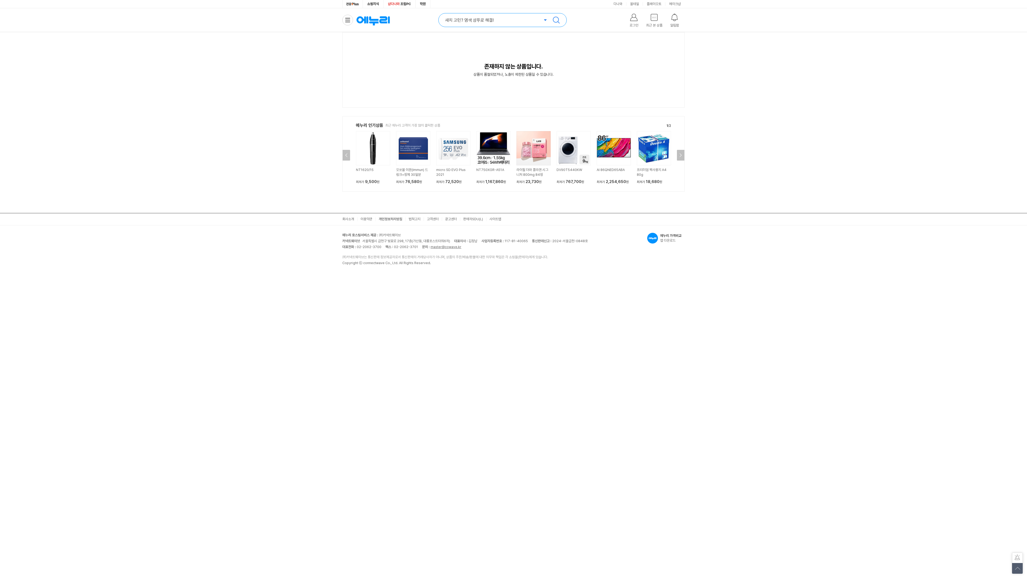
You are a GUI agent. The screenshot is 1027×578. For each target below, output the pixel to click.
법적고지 (414, 219)
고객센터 (433, 219)
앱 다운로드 (670, 238)
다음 (680, 155)
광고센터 (451, 219)
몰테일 (634, 4)
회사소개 (348, 219)
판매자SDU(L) (473, 219)
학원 (423, 4)
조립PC (399, 4)
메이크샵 (675, 4)
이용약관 (366, 219)
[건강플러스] (353, 4)
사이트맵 (495, 219)
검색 (556, 20)
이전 (346, 155)
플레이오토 (654, 4)
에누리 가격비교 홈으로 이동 (373, 20)
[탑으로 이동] (1017, 568)
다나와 (618, 4)
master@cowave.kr (446, 247)
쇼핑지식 (373, 4)
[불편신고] (1017, 558)
